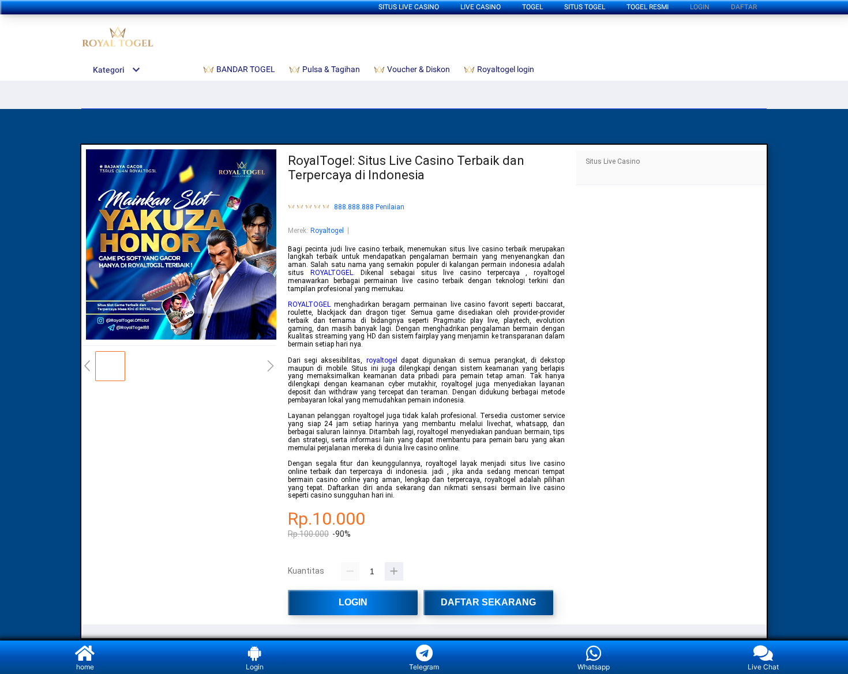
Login (255, 666)
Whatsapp (593, 666)
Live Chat (763, 666)
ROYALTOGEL (331, 273)
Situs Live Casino (408, 7)
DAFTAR (744, 7)
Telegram (424, 666)
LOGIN (700, 7)
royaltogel (381, 360)
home (85, 666)
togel (532, 7)
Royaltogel (327, 231)
